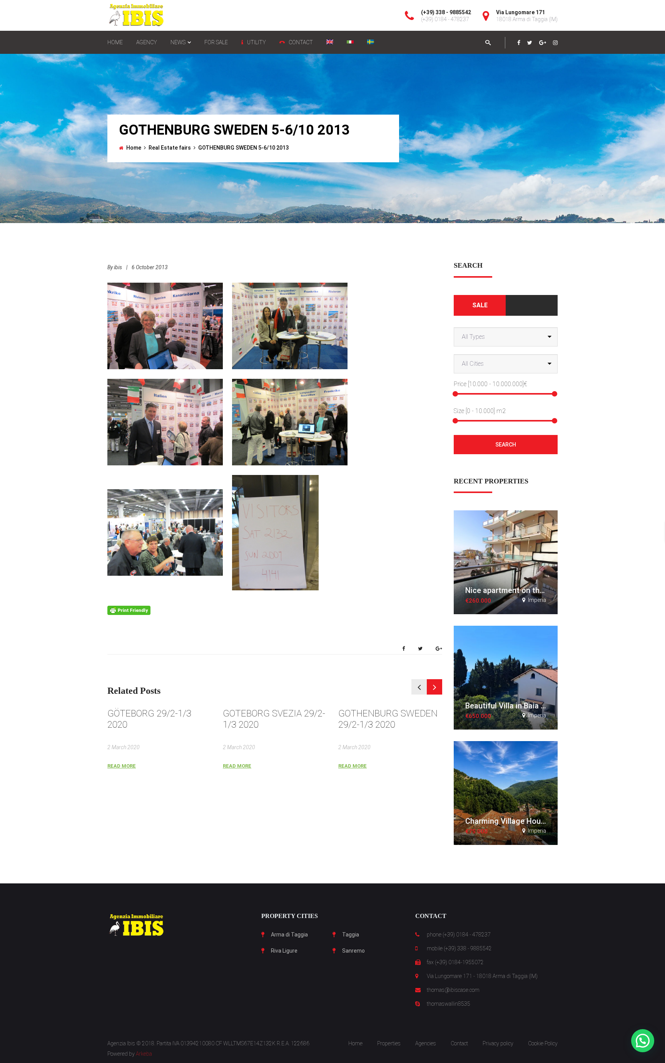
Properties (389, 1043)
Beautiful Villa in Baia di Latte (516, 705)
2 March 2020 (123, 747)
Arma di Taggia (289, 934)
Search (505, 445)
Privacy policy (498, 1043)
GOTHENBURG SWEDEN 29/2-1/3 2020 (388, 719)
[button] (642, 1040)
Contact (459, 1043)
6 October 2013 (150, 267)
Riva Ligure (284, 951)
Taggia (350, 934)
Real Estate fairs (170, 148)
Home (133, 148)
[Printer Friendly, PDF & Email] (128, 610)
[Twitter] (529, 43)
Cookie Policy (543, 1043)
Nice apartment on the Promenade (525, 590)
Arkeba (144, 1054)
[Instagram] (555, 43)
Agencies (425, 1043)
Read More (121, 766)
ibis (118, 267)
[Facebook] (518, 43)
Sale (480, 305)
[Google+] (542, 43)
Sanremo (353, 951)
